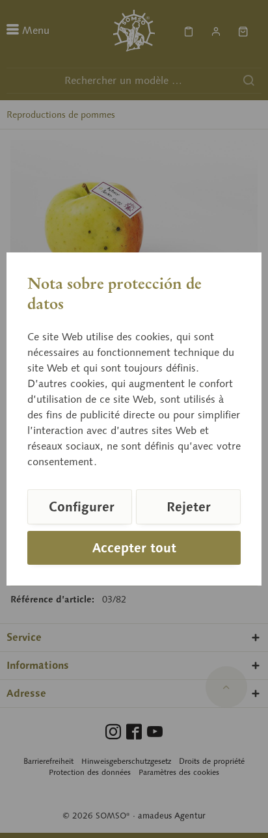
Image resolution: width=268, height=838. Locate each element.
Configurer (81, 506)
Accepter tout (134, 547)
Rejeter (189, 506)
